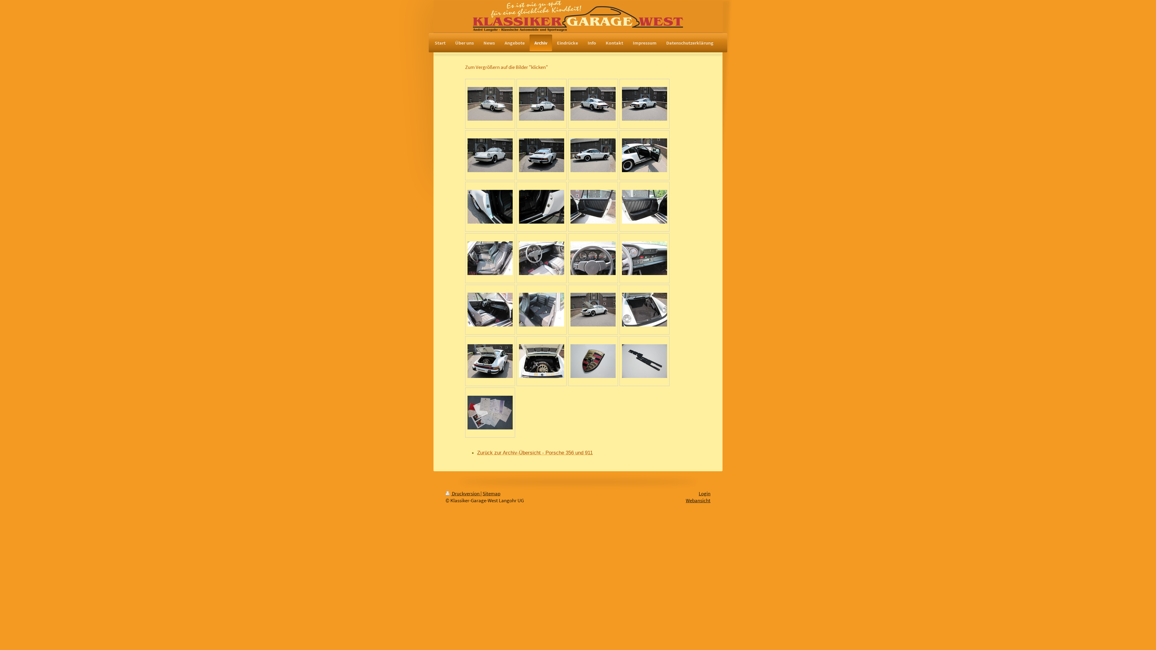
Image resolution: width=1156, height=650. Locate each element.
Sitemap (491, 494)
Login (704, 494)
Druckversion (465, 494)
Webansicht (698, 500)
